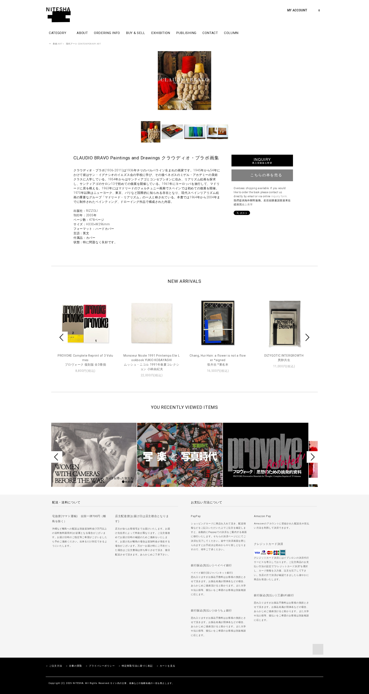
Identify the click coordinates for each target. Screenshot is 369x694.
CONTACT (210, 33)
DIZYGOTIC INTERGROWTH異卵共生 (284, 358)
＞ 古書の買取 (74, 665)
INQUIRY (262, 160)
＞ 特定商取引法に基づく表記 (135, 665)
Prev (62, 337)
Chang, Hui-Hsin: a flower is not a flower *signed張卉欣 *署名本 (218, 360)
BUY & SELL (135, 33)
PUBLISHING (186, 33)
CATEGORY (58, 33)
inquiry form (279, 196)
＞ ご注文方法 (54, 665)
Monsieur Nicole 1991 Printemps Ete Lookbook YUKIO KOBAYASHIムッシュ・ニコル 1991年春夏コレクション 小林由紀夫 (151, 362)
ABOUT (82, 33)
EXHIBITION (160, 33)
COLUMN (231, 33)
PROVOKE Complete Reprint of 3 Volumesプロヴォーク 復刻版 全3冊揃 (85, 360)
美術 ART (57, 44)
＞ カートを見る (165, 665)
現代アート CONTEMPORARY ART (83, 44)
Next (306, 337)
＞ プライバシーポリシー (100, 665)
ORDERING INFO (107, 33)
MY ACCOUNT (297, 10)
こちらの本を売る (266, 174)
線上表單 (247, 204)
